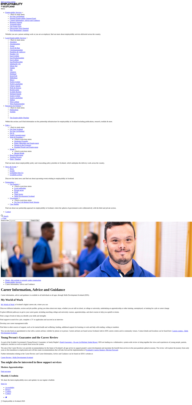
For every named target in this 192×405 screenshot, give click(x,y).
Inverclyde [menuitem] (13, 76)
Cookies (8, 391)
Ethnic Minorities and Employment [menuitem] (26, 143)
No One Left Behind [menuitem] (17, 16)
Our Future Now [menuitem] (16, 26)
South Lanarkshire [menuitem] (16, 98)
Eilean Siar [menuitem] (13, 66)
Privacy (8, 389)
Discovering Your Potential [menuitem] (19, 28)
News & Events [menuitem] (10, 167)
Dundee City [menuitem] (14, 54)
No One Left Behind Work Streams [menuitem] (26, 202)
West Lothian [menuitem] (14, 102)
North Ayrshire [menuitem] (15, 82)
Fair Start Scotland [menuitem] (16, 129)
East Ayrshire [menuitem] (14, 56)
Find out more (6, 371)
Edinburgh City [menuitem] (15, 64)
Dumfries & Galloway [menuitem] (17, 52)
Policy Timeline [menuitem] (15, 159)
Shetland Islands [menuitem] (15, 94)
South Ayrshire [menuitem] (15, 96)
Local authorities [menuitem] (20, 188)
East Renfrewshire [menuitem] (16, 62)
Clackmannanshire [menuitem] (16, 50)
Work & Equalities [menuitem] (16, 137)
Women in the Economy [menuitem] (22, 145)
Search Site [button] (35, 220)
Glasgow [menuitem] (13, 72)
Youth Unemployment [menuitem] (17, 135)
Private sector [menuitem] (19, 190)
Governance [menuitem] (14, 198)
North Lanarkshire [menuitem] (16, 84)
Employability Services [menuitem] (13, 12)
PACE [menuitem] (12, 133)
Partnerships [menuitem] (9, 182)
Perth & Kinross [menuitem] (15, 88)
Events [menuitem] (12, 171)
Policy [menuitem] (7, 125)
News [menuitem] (12, 169)
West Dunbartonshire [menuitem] (17, 104)
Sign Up (4, 384)
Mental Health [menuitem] (19, 153)
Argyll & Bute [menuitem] (15, 48)
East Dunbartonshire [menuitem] (17, 58)
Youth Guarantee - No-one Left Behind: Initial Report (78, 342)
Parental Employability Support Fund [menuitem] (23, 18)
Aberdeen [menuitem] (13, 42)
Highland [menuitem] (13, 74)
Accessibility (9, 387)
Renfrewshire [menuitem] (14, 90)
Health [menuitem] (12, 149)
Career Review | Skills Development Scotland (17, 357)
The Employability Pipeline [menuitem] (19, 118)
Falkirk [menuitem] (12, 68)
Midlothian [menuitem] (13, 78)
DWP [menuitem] (16, 192)
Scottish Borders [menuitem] (15, 92)
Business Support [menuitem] (16, 22)
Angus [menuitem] (12, 46)
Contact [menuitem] (8, 212)
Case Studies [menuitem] (14, 204)
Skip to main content (8, 2)
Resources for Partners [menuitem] (13, 106)
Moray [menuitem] (12, 80)
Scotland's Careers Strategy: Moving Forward (102, 350)
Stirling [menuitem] (12, 100)
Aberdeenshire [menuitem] (15, 44)
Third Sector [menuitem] (18, 194)
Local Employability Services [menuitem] (15, 38)
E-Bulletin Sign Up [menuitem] (16, 173)
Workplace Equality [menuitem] (21, 141)
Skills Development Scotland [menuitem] (24, 196)
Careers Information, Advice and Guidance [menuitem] (25, 20)
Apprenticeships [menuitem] (15, 24)
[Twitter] (6, 397)
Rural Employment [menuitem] (16, 155)
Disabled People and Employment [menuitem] (26, 147)
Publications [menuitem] (14, 110)
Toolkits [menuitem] (12, 112)
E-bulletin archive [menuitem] (16, 175)
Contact (8, 393)
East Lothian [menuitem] (14, 60)
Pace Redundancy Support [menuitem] (19, 30)
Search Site (5, 220)
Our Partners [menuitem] (14, 184)
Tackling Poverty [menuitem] (16, 157)
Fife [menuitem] (11, 70)
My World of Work (7, 304)
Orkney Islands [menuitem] (15, 86)
